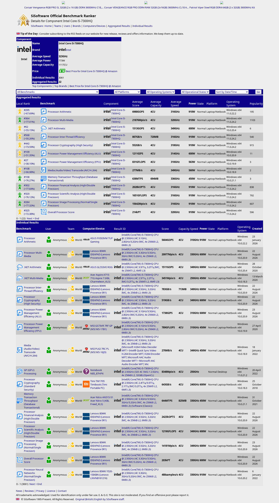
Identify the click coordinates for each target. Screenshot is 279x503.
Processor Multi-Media (60, 120)
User (48, 229)
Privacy (40, 491)
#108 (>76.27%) (29, 178)
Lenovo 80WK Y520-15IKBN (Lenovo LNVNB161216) (101, 475)
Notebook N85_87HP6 (96, 371)
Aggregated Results (119, 26)
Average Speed (176, 103)
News (19, 491)
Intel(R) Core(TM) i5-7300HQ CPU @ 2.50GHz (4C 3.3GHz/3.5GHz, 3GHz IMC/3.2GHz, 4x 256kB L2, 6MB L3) (140, 254)
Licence (51, 491)
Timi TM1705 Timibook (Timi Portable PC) (98, 384)
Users (67, 26)
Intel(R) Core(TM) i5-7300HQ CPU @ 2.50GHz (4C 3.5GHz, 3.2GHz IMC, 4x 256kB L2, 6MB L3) (140, 289)
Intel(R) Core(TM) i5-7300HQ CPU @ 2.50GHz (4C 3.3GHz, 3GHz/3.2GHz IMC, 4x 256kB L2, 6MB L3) (140, 475)
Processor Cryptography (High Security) (70, 145)
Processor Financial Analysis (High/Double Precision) (33, 417)
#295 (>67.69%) (29, 111)
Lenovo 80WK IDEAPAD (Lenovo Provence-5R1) (100, 254)
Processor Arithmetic (59, 111)
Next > (30, 218)
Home (48, 26)
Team (71, 229)
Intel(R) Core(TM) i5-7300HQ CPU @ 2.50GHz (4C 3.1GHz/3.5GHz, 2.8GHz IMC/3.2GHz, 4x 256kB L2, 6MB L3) (140, 313)
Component (111, 103)
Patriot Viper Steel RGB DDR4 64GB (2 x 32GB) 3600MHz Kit (222, 7)
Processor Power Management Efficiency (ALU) (74, 153)
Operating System (233, 103)
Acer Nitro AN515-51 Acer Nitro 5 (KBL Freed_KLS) (101, 401)
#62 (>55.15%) (29, 128)
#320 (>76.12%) (29, 195)
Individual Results (142, 26)
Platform (211, 103)
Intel (68, 50)
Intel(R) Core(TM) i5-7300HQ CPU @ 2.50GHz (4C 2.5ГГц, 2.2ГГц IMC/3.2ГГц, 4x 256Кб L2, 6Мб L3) (140, 278)
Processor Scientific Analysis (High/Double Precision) (34, 431)
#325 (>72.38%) (29, 212)
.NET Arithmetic (56, 128)
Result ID (120, 229)
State (200, 103)
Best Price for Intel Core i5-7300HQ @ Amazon (91, 71)
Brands (77, 26)
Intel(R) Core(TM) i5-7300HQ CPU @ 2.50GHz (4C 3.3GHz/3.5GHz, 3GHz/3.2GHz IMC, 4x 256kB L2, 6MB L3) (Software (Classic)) (140, 400)
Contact (62, 491)
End (37, 218)
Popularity (256, 103)
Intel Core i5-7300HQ (118, 111)
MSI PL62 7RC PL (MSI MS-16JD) (99, 350)
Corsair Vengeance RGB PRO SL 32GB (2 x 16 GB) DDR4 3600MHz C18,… (63, 7)
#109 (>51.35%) (29, 153)
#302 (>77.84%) (29, 187)
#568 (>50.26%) (29, 136)
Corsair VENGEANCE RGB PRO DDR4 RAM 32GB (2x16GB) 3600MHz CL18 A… (146, 7)
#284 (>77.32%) (29, 203)
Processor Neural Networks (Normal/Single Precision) (33, 475)
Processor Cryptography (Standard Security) (32, 384)
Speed (194, 229)
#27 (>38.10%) (29, 161)
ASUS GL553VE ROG (101, 267)
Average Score (137, 103)
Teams (57, 26)
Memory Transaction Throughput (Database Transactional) (32, 400)
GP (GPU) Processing (30, 371)
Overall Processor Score (61, 212)
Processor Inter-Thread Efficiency (66, 136)
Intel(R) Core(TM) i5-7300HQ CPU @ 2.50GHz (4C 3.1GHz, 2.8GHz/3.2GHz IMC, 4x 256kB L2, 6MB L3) (140, 240)
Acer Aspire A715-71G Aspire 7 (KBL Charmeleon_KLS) (100, 278)
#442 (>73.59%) (29, 145)
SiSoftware (37, 26)
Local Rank (23, 103)
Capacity (184, 229)
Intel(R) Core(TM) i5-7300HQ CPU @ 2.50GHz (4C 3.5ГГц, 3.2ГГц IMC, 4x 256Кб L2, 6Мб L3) (141, 267)
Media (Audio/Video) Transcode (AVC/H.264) (72, 170)
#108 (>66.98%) (29, 170)
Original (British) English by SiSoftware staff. (100, 499)
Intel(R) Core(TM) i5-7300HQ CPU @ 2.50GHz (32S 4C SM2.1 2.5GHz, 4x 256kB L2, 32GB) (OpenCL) (140, 372)
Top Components (42, 86)
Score (165, 229)
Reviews (29, 491)
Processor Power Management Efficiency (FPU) (74, 162)
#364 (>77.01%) (29, 120)
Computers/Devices (94, 26)
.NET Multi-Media (33, 278)
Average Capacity (156, 103)
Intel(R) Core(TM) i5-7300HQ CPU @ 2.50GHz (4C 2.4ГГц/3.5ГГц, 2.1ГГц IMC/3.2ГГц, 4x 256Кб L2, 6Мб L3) (140, 384)
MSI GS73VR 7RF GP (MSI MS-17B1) (101, 327)
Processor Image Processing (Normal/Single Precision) (33, 446)
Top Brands (60, 86)
